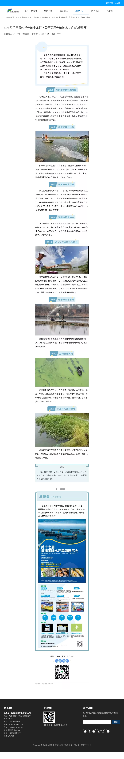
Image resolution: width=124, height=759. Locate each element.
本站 (59, 34)
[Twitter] (103, 731)
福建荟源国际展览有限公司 (53, 745)
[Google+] (99, 731)
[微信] (85, 731)
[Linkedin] (94, 731)
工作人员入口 (9, 736)
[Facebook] (108, 731)
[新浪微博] (90, 731)
